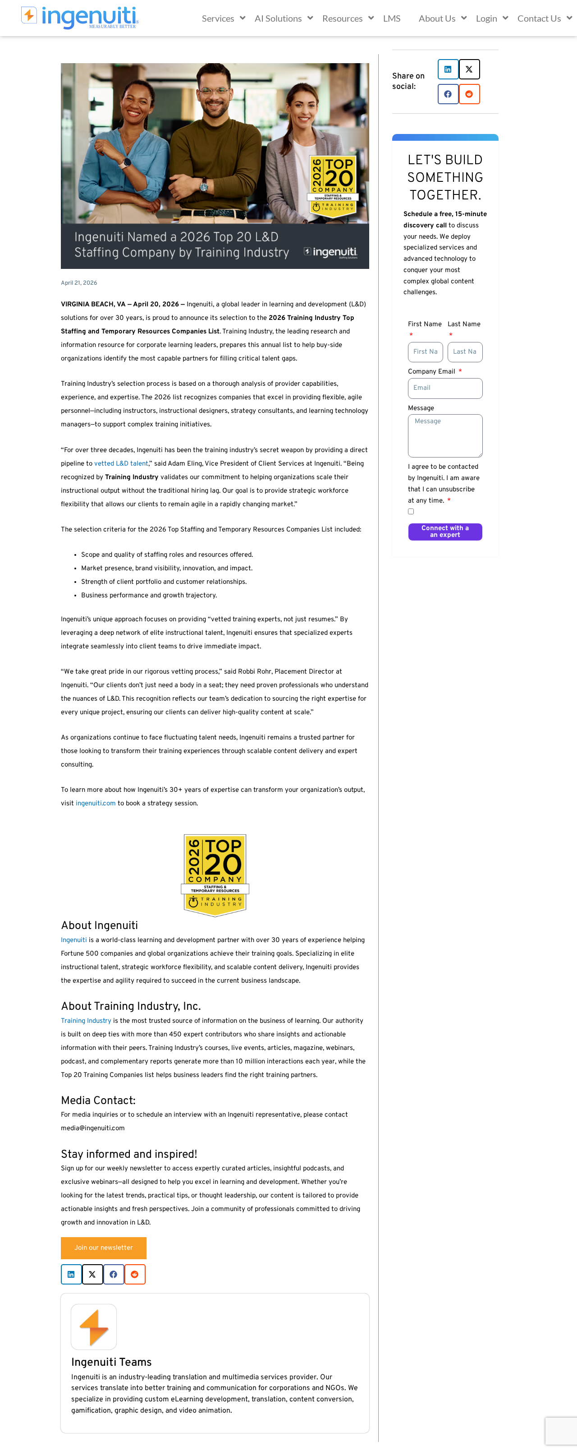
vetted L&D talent (121, 464)
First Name (425, 324)
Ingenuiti (74, 940)
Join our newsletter (103, 1248)
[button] (71, 1274)
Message (421, 408)
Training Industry (86, 1021)
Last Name (464, 324)
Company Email (432, 372)
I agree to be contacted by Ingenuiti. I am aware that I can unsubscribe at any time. (444, 484)
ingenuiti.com (96, 803)
